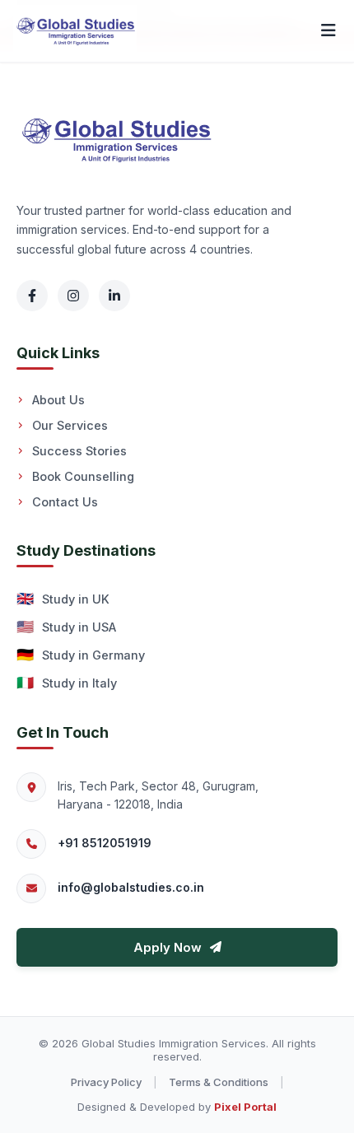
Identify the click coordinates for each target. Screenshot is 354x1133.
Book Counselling (83, 476)
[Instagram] (73, 295)
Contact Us (65, 502)
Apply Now (167, 947)
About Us (58, 400)
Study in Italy (66, 682)
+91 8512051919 (104, 843)
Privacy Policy (106, 1082)
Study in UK (62, 598)
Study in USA (66, 626)
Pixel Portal (245, 1106)
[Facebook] (32, 295)
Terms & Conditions (218, 1082)
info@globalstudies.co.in (131, 887)
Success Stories (79, 451)
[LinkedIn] (114, 295)
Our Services (70, 425)
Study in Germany (80, 654)
